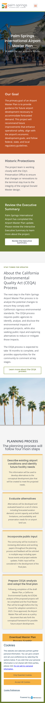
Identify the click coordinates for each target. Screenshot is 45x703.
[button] (36, 6)
